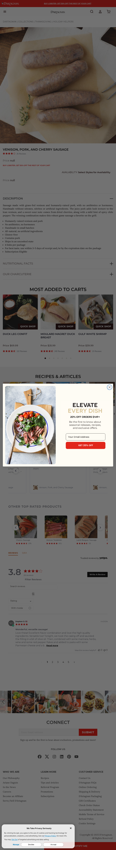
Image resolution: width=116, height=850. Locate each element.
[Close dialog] (109, 387)
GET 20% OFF (85, 445)
